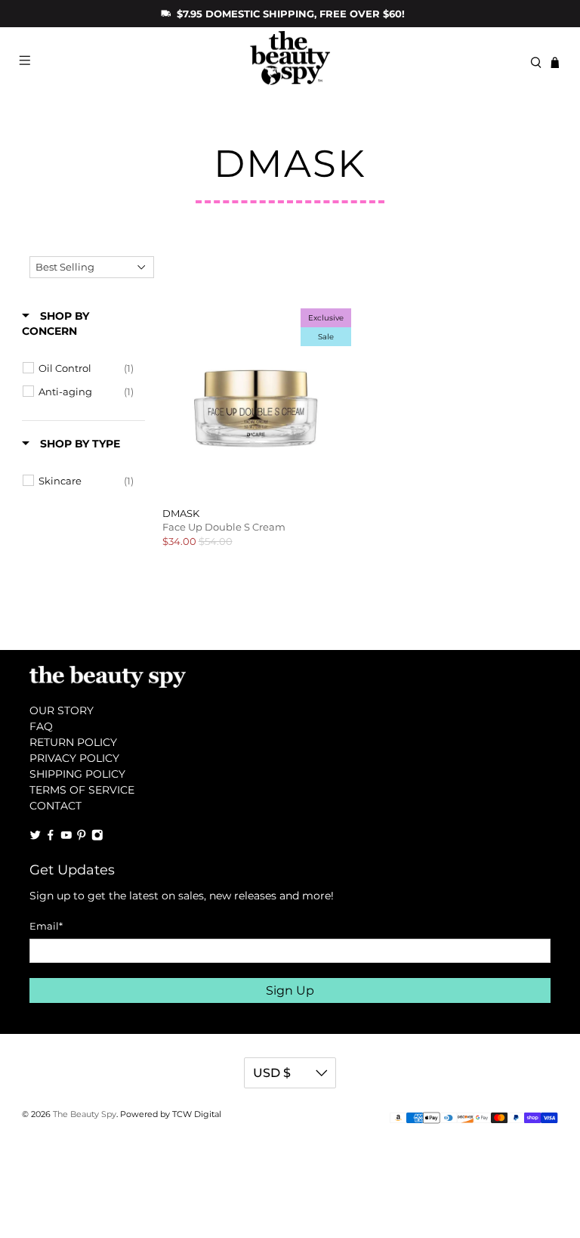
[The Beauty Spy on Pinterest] (82, 836)
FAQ (41, 726)
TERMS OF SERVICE (81, 790)
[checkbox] (86, 368)
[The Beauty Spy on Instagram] (97, 836)
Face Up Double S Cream (223, 527)
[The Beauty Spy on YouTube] (66, 836)
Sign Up (290, 990)
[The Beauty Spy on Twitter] (35, 836)
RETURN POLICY (73, 742)
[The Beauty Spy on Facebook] (51, 836)
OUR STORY (61, 710)
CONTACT (55, 805)
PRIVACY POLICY (74, 758)
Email (46, 926)
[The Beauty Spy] (290, 62)
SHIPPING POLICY (77, 774)
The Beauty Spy (84, 1114)
